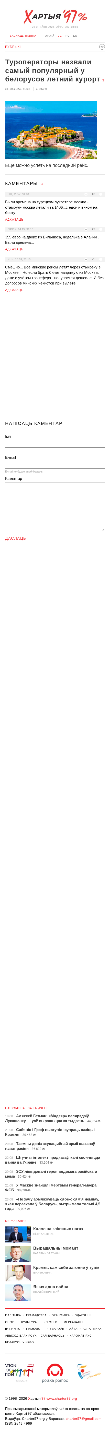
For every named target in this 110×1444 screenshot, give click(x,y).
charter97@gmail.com (84, 1419)
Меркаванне (16, 1220)
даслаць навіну (23, 35)
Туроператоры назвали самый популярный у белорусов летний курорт (52, 70)
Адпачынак (92, 1328)
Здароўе (57, 1328)
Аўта (73, 1328)
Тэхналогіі (35, 1328)
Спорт (10, 1322)
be (60, 35)
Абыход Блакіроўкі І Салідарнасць (35, 1335)
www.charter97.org (62, 1398)
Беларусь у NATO (19, 1342)
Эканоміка (61, 1315)
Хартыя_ (55, 17)
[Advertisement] (55, 358)
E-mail (10, 457)
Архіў (49, 35)
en (75, 35)
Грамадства (36, 1315)
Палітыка (13, 1315)
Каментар (13, 478)
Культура (29, 1322)
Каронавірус (81, 1335)
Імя (8, 436)
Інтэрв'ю (12, 1328)
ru (67, 35)
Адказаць (14, 219)
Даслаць (15, 538)
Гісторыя (50, 1322)
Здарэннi (83, 1315)
